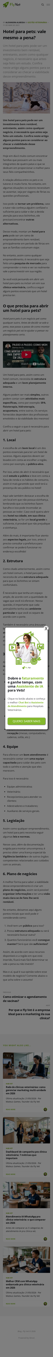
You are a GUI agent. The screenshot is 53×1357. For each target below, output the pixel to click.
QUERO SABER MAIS (26, 721)
